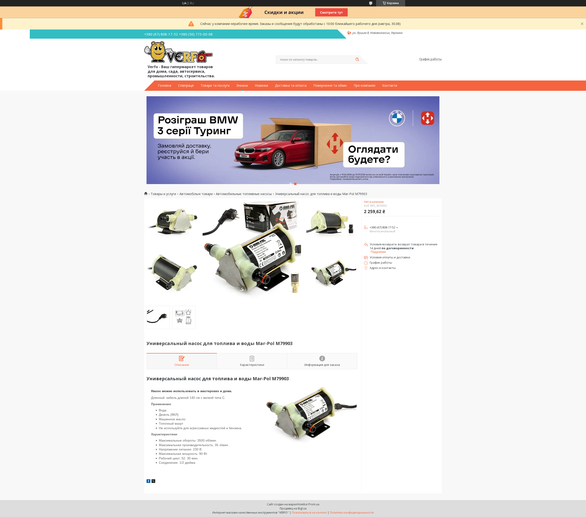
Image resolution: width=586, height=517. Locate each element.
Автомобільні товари (196, 194)
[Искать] (357, 60)
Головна (164, 85)
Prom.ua (313, 504)
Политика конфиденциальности (352, 512)
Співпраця (186, 85)
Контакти (389, 85)
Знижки (242, 85)
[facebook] (148, 481)
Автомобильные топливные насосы (244, 194)
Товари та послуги (215, 85)
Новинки (261, 85)
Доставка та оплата (291, 85)
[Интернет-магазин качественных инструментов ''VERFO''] (178, 52)
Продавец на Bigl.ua (293, 508)
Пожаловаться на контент (309, 512)
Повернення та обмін (330, 85)
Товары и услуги (163, 194)
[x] (153, 481)
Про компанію (364, 85)
